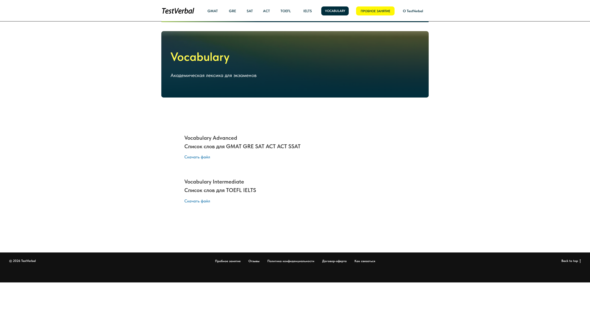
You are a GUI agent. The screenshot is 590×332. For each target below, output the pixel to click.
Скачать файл (197, 156)
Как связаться (364, 261)
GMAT (212, 11)
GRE (232, 11)
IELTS (307, 11)
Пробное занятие (228, 261)
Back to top (569, 261)
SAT (250, 11)
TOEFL (285, 11)
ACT (266, 11)
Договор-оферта (334, 261)
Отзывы (254, 261)
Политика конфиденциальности (290, 261)
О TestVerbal (413, 11)
